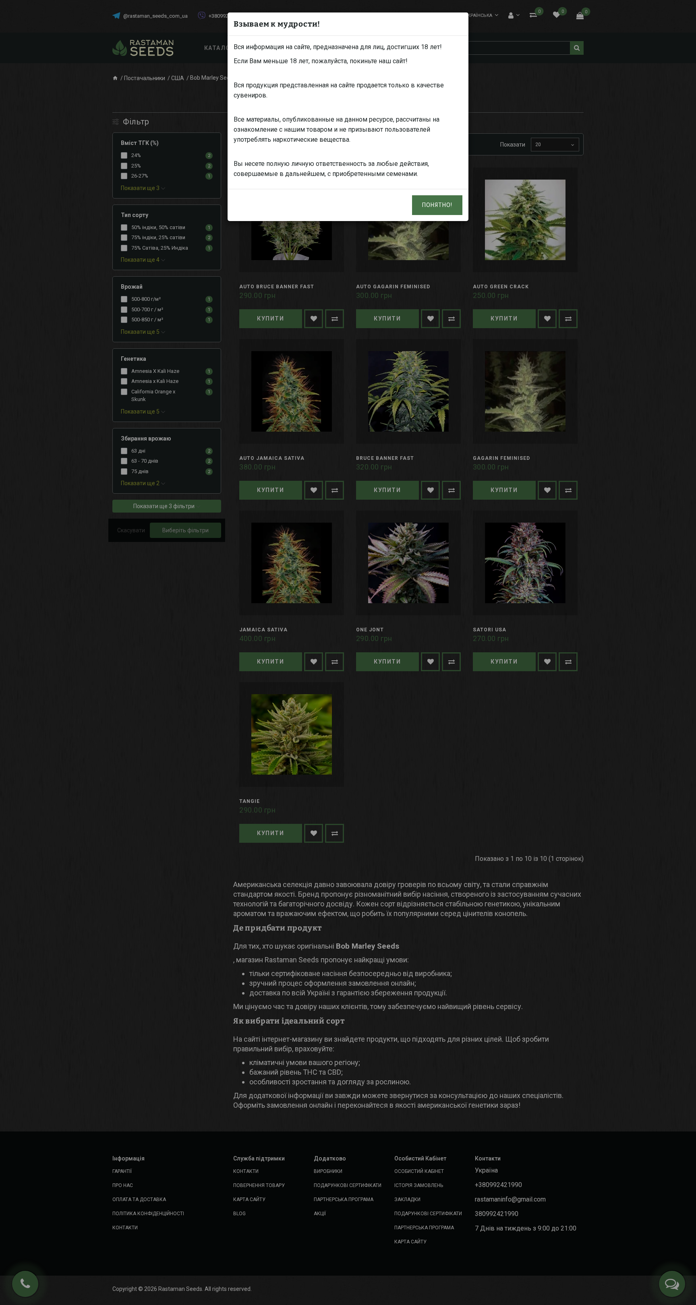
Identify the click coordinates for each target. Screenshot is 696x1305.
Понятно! (437, 205)
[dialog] (348, 652)
